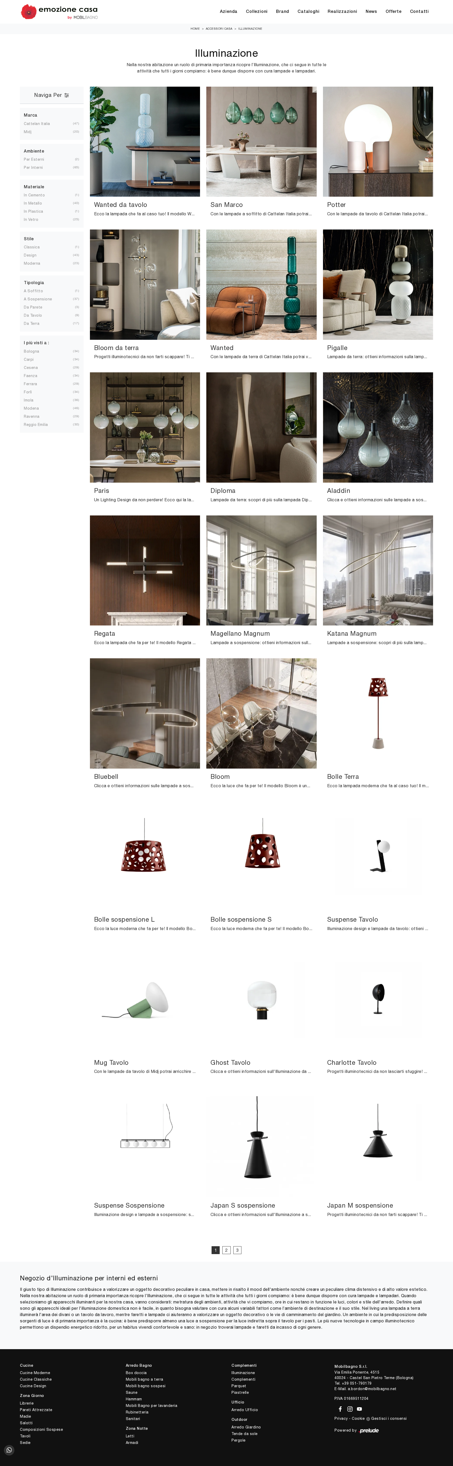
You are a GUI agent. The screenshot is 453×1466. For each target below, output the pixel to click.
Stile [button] (29, 239)
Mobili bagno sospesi (146, 1386)
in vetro (35, 219)
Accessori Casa (219, 28)
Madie (25, 1416)
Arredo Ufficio (244, 1410)
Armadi (132, 1443)
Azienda (229, 12)
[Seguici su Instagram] (349, 1408)
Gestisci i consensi (389, 1418)
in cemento (38, 195)
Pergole (238, 1440)
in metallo (37, 203)
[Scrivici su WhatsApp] (9, 1450)
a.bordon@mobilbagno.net (372, 1389)
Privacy (341, 1418)
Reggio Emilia (40, 424)
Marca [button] (30, 115)
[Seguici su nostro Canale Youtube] (358, 1408)
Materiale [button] (34, 187)
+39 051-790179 (357, 1383)
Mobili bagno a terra (144, 1379)
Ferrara (35, 384)
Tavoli (25, 1436)
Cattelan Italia (41, 124)
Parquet (238, 1386)
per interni (37, 167)
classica (36, 247)
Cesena (35, 368)
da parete (37, 307)
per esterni (38, 159)
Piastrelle (240, 1392)
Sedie (25, 1443)
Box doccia (136, 1373)
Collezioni (257, 12)
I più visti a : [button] (36, 343)
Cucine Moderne (35, 1373)
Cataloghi (308, 12)
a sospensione (42, 299)
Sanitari (133, 1419)
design (34, 255)
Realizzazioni (342, 12)
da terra (36, 323)
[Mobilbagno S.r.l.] (59, 11)
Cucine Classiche (36, 1379)
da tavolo (37, 315)
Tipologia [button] (34, 283)
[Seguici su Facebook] (339, 1408)
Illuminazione (250, 28)
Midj (32, 132)
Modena (35, 408)
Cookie (358, 1418)
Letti (130, 1436)
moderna (36, 263)
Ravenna (36, 416)
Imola (33, 400)
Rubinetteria (137, 1412)
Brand (282, 12)
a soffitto (37, 291)
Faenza (35, 376)
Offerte (394, 12)
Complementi (243, 1379)
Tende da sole (244, 1434)
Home (195, 28)
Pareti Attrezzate (36, 1410)
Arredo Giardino (246, 1427)
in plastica (38, 211)
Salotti (26, 1423)
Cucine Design (33, 1386)
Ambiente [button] (34, 151)
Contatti (419, 12)
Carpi (33, 359)
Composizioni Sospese (41, 1429)
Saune (132, 1392)
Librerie (27, 1403)
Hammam (134, 1399)
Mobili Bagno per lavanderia (151, 1406)
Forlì (32, 392)
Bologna (36, 351)
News (371, 12)
